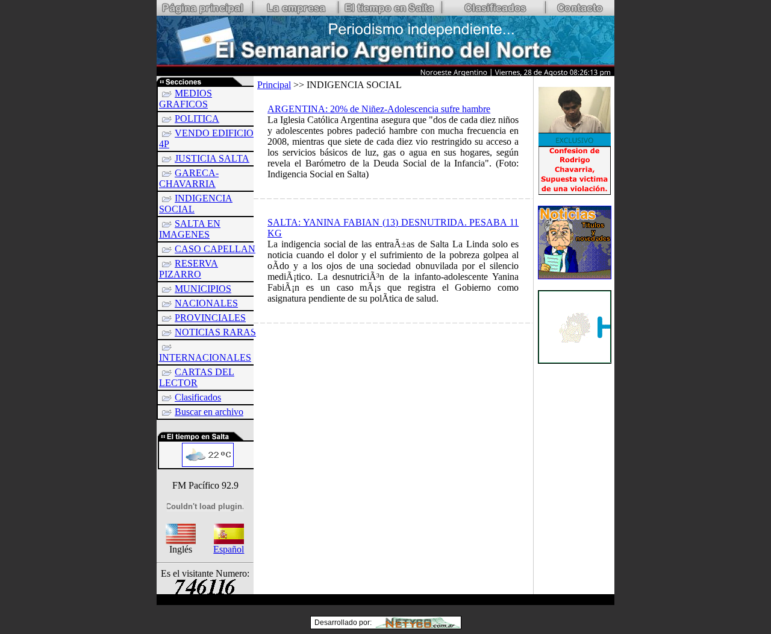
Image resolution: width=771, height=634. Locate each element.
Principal (274, 85)
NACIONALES (206, 303)
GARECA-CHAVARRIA (189, 178)
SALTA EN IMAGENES (189, 228)
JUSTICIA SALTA (212, 158)
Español (228, 549)
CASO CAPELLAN (215, 249)
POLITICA (197, 118)
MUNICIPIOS (203, 289)
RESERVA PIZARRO (188, 268)
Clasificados (198, 397)
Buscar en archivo (209, 412)
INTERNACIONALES (205, 357)
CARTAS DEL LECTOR (196, 377)
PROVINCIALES (210, 317)
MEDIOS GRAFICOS (185, 98)
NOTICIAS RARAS (215, 332)
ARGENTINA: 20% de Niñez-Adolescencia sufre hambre (378, 109)
